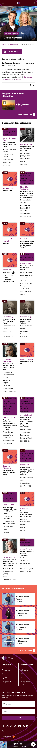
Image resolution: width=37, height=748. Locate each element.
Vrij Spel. (19, 79)
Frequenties (6, 670)
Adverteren (25, 670)
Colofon (23, 674)
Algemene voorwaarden (10, 731)
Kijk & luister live (8, 678)
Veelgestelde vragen (25, 683)
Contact (23, 678)
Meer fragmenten (25, 114)
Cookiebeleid (6, 736)
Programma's (6, 682)
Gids (3, 674)
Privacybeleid (25, 731)
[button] (33, 744)
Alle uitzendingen (25, 650)
